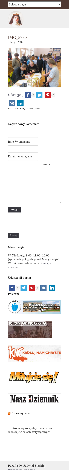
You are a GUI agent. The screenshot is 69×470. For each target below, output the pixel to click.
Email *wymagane (20, 156)
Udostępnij (16, 95)
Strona (46, 164)
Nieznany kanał (21, 413)
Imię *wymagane (19, 141)
